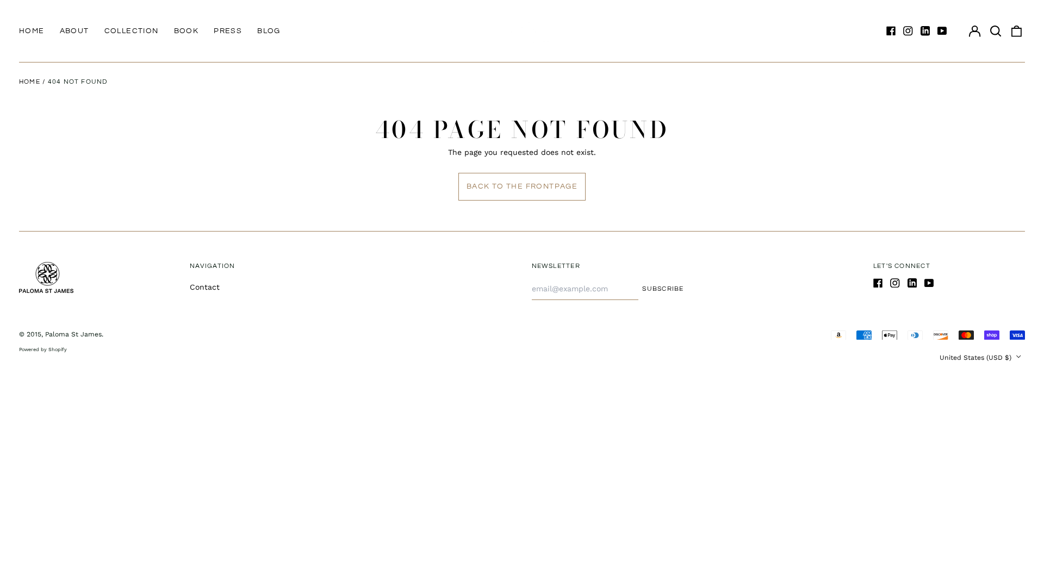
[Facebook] (891, 31)
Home (32, 31)
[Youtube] (942, 31)
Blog (269, 31)
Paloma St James (73, 334)
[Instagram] (908, 31)
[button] (995, 31)
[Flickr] (925, 31)
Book (186, 31)
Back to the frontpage (522, 186)
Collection (131, 31)
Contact (205, 287)
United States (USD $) (977, 357)
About (74, 31)
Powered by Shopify (43, 349)
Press (228, 31)
